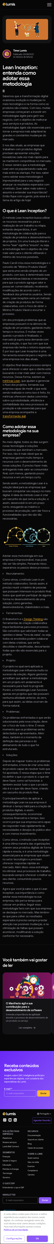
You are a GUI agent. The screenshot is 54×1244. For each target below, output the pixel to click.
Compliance (33, 1170)
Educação (7, 1165)
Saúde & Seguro (10, 1161)
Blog (30, 1144)
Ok (37, 1238)
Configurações (14, 1238)
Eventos (31, 1166)
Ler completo (25, 1028)
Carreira (31, 1175)
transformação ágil (14, 416)
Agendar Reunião (42, 1120)
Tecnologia (7, 1173)
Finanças (6, 1156)
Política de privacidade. (16, 1230)
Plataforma (7, 1138)
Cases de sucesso (35, 1148)
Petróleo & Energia (11, 1169)
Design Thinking (33, 619)
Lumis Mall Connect (11, 1146)
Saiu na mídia (33, 1162)
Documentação (34, 1135)
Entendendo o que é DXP (13, 1187)
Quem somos (33, 1158)
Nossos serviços (10, 1142)
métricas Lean (11, 381)
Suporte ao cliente (36, 1139)
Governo (6, 1177)
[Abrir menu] (49, 5)
